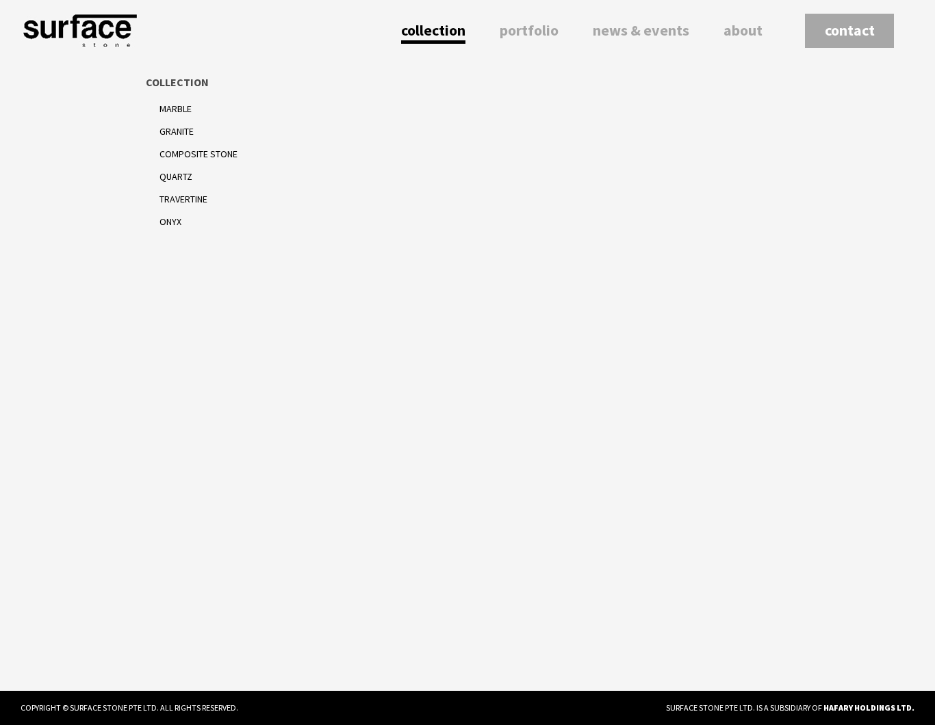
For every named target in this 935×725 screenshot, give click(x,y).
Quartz (175, 176)
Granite (176, 131)
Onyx (170, 221)
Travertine (183, 199)
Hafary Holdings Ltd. (868, 707)
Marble (175, 109)
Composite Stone (198, 154)
